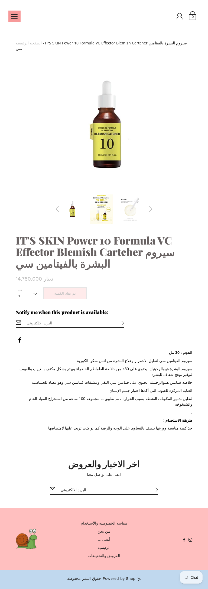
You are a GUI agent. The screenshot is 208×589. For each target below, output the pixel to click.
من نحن (104, 531)
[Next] (150, 209)
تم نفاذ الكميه (65, 293)
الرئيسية (104, 547)
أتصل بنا (104, 539)
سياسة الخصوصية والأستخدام (104, 523)
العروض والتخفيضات (104, 555)
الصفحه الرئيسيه (29, 42)
